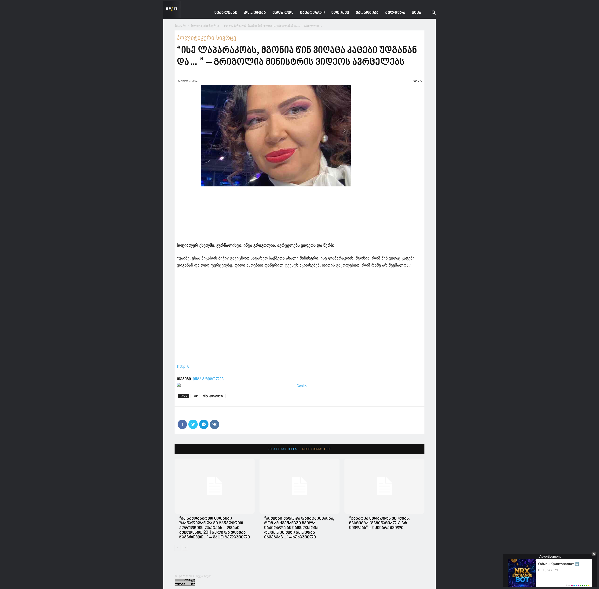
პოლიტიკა (255, 12)
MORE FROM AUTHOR (316, 449)
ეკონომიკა (367, 12)
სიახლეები (225, 12)
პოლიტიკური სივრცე (205, 26)
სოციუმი (340, 12)
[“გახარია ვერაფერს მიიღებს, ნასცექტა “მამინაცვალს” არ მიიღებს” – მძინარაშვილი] (384, 486)
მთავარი (180, 26)
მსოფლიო (282, 12)
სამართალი (312, 12)
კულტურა (395, 12)
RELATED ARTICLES (282, 449)
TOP (195, 395)
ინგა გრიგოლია (208, 379)
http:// (183, 366)
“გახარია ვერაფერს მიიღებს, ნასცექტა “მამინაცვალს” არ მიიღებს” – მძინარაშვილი (379, 523)
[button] (430, 13)
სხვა (416, 12)
